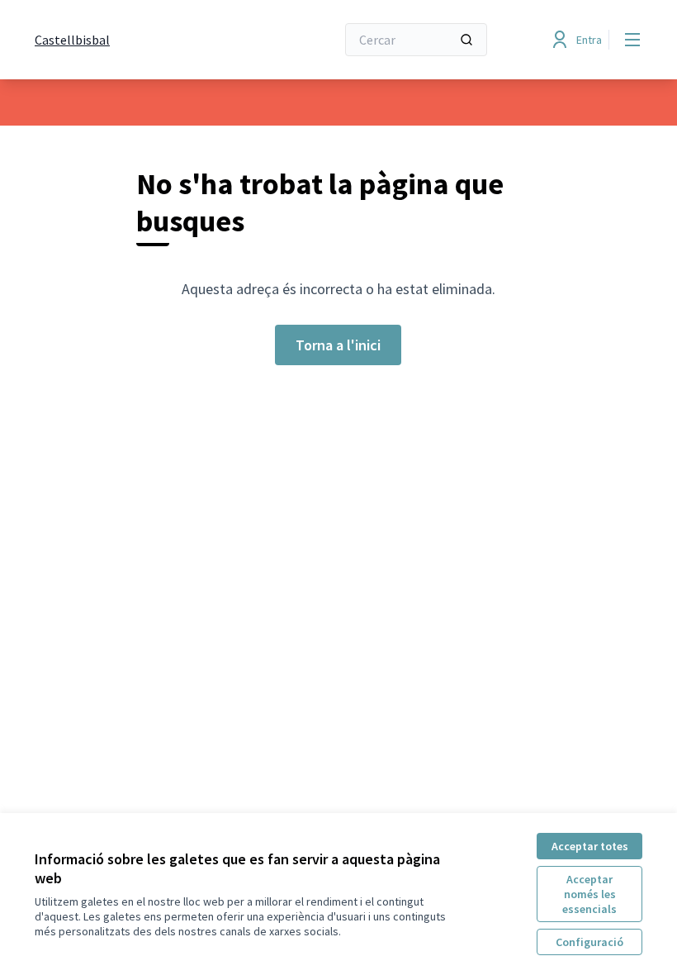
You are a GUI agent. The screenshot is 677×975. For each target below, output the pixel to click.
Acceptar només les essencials (589, 894)
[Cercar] (466, 39)
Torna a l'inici (338, 344)
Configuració (589, 942)
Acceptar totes (590, 846)
